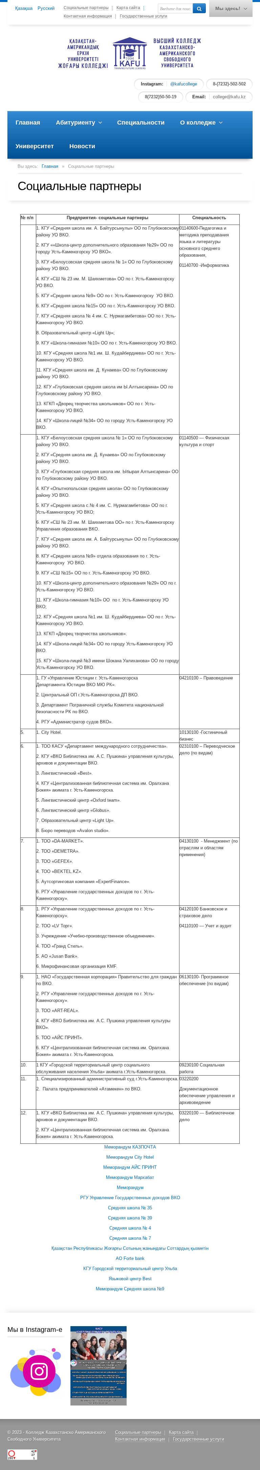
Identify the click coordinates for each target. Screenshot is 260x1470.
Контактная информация (88, 16)
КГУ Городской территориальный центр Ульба (130, 1268)
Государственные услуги (143, 16)
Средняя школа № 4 (130, 1228)
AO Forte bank (130, 1258)
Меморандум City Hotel (130, 1157)
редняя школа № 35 (131, 1207)
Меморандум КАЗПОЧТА (130, 1147)
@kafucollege (183, 83)
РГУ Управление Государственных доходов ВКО (130, 1197)
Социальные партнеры (86, 7)
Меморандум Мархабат (130, 1177)
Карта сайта (128, 7)
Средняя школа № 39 (130, 1217)
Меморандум (130, 1187)
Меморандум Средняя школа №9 (130, 1288)
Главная (50, 166)
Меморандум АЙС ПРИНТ (130, 1167)
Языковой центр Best (130, 1278)
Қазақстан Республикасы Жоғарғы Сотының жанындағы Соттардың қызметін (130, 1248)
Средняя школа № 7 (130, 1238)
